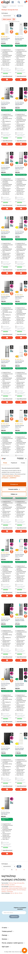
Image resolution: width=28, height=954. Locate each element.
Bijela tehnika (20, 5)
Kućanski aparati (13, 5)
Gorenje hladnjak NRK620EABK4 (19, 103)
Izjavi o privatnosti (8, 476)
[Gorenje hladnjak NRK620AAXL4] (7, 545)
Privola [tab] (5, 462)
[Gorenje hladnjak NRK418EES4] (21, 287)
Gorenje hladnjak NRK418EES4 (19, 297)
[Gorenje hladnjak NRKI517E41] (21, 416)
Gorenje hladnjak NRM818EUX (5, 297)
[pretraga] (19, 2)
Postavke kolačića (13, 489)
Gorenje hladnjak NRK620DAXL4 (19, 232)
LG (10, 884)
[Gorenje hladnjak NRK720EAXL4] (7, 222)
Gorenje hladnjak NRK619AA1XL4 (19, 168)
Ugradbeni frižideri (11, 889)
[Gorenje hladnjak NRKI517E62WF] (21, 545)
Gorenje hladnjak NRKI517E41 (19, 426)
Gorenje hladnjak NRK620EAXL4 (5, 168)
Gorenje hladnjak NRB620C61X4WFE (19, 619)
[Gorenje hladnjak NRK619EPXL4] (7, 416)
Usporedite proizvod (7, 76)
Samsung (19, 883)
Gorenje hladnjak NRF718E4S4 (5, 813)
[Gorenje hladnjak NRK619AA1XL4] (21, 158)
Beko (23, 883)
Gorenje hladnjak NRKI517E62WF (19, 555)
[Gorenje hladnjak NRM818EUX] (7, 287)
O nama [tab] (23, 462)
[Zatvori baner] (25, 458)
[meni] (13, 2)
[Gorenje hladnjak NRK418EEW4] (21, 351)
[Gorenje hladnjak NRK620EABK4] (21, 93)
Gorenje (7, 884)
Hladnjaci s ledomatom (7, 891)
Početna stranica (4, 5)
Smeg (14, 883)
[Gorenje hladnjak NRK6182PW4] (7, 29)
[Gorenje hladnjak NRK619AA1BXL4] (21, 674)
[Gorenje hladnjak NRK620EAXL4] (7, 158)
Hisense (11, 883)
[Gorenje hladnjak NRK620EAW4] (21, 29)
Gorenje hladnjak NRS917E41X (5, 684)
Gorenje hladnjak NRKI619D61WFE (19, 748)
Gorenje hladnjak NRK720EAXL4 (5, 232)
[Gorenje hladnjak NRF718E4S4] (7, 803)
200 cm (12, 893)
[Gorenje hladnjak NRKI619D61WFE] (21, 739)
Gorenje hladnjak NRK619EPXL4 (5, 426)
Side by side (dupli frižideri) (16, 888)
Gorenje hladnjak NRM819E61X (5, 103)
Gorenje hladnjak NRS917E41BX (5, 748)
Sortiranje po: (4, 13)
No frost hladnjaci (21, 889)
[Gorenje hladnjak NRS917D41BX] (7, 610)
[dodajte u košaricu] (7, 79)
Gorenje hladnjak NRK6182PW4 (5, 39)
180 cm (16, 893)
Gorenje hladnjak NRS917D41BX (5, 619)
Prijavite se (14, 916)
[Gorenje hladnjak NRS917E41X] (7, 674)
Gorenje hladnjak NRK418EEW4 (19, 361)
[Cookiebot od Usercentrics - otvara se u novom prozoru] (18, 459)
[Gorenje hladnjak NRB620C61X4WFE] (21, 610)
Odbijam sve (14, 494)
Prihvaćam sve (14, 484)
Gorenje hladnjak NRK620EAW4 (19, 39)
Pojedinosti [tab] (14, 462)
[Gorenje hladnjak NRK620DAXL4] (21, 222)
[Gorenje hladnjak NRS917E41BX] (7, 739)
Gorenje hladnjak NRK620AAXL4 (5, 555)
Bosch (2, 884)
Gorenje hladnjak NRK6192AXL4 (5, 361)
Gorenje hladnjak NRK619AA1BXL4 (19, 684)
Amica (13, 884)
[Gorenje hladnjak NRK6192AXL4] (7, 351)
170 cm (20, 893)
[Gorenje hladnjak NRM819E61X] (7, 93)
